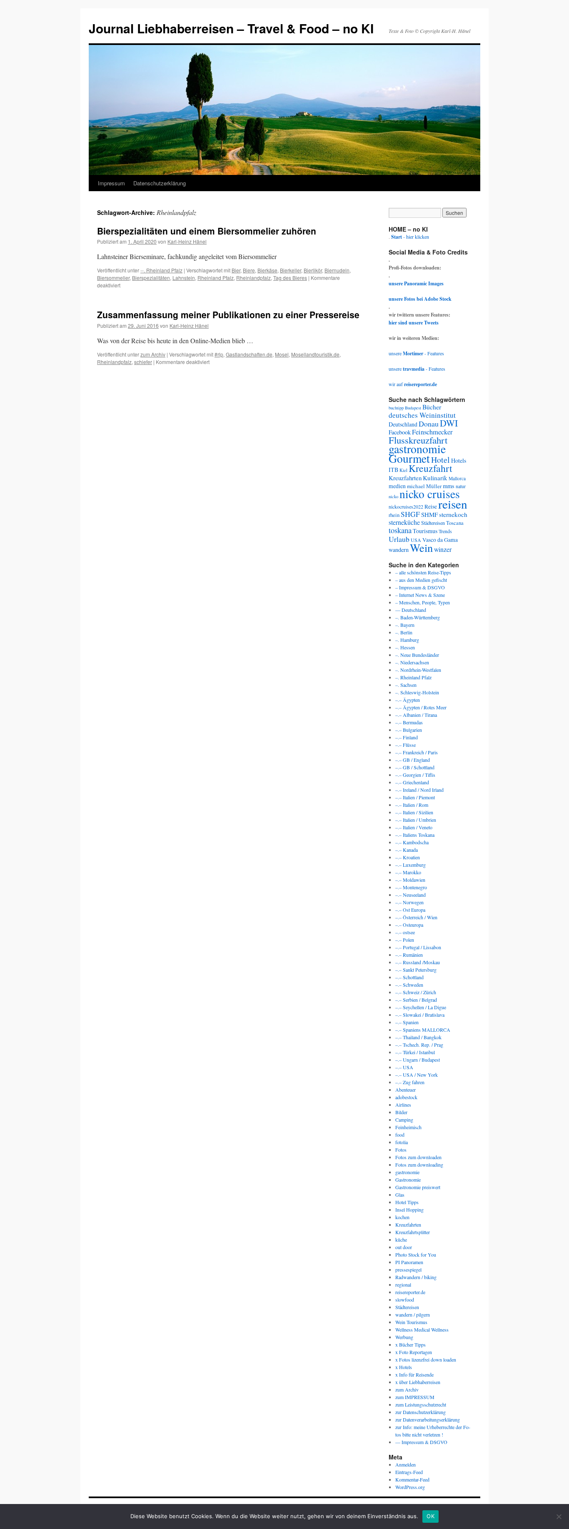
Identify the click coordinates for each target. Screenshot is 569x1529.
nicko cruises (429, 493)
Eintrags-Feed (409, 1472)
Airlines (403, 1104)
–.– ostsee (405, 932)
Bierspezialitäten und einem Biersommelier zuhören (206, 230)
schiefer (143, 361)
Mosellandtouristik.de (315, 354)
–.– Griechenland (412, 782)
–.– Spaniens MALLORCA (422, 1029)
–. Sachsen (406, 684)
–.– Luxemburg (410, 864)
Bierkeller (290, 270)
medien (397, 486)
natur (461, 486)
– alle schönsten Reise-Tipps (423, 572)
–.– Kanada (406, 849)
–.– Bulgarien (408, 729)
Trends (445, 531)
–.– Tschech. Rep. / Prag (419, 1044)
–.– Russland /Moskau (417, 962)
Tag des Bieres (290, 277)
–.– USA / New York (416, 1074)
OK (430, 1516)
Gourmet (409, 458)
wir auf (413, 384)
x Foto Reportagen (413, 1352)
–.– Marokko (408, 872)
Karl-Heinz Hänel (187, 241)
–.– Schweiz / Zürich (415, 992)
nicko (393, 496)
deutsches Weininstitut (422, 415)
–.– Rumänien (409, 954)
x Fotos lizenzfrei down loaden (425, 1359)
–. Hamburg (407, 639)
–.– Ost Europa (410, 909)
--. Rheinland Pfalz (161, 270)
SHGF (410, 514)
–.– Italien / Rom (411, 804)
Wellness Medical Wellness (422, 1329)
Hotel (440, 459)
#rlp (219, 354)
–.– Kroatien (407, 857)
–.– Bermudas (409, 722)
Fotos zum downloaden (418, 1157)
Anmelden (405, 1464)
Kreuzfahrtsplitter (412, 1232)
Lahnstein (183, 277)
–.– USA (404, 1067)
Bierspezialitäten (151, 277)
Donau (429, 424)
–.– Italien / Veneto (413, 827)
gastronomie (417, 448)
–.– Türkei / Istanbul (415, 1052)
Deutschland (403, 424)
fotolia (401, 1142)
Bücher (431, 406)
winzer (443, 549)
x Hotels (403, 1367)
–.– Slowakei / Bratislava (419, 1014)
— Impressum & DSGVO (421, 1442)
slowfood (404, 1299)
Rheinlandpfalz (253, 277)
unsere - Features (416, 353)
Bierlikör (313, 270)
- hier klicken (410, 236)
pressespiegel (408, 1269)
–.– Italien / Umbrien (415, 819)
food (399, 1134)
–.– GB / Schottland (414, 767)
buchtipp (396, 408)
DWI (449, 423)
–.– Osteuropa (409, 924)
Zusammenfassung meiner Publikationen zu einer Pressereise (228, 314)
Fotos (401, 1149)
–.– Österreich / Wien (416, 917)
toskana (400, 530)
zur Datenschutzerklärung (420, 1412)
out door (403, 1247)
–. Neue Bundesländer (417, 654)
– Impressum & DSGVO (420, 587)
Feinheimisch (408, 1127)
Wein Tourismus (411, 1322)
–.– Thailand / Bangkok (418, 1037)
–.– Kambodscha (412, 842)
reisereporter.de (410, 1292)
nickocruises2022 (406, 506)
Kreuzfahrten (405, 478)
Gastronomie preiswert (417, 1187)
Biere (249, 270)
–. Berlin (403, 632)
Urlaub (399, 539)
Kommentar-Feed (412, 1479)
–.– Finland (406, 737)
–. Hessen (405, 647)
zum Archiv (152, 354)
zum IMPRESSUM (414, 1397)
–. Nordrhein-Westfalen (418, 669)
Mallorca (457, 478)
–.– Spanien (407, 1022)
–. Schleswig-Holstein (417, 692)
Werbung (404, 1337)
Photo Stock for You (415, 1254)
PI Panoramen (409, 1262)
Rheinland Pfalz (215, 277)
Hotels (458, 460)
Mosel (282, 354)
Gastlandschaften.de (249, 354)
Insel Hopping (409, 1209)
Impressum (111, 183)
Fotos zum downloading (419, 1164)
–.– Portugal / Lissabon (418, 947)
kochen (402, 1217)
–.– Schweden (409, 984)
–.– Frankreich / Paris (416, 752)
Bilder (401, 1112)
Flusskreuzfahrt (418, 440)
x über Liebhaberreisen (417, 1382)
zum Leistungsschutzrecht (420, 1404)
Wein (421, 547)
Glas (399, 1194)
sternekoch (453, 514)
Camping (404, 1119)
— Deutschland (410, 609)
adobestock (406, 1097)
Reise (430, 506)
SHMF (429, 514)
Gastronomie (408, 1179)
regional (403, 1284)
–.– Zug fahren (409, 1082)
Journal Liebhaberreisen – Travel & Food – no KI (231, 28)
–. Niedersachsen (412, 662)
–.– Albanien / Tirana (416, 714)
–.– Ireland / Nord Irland (419, 789)
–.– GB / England (412, 759)
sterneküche (404, 522)
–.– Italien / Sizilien (414, 812)
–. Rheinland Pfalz (413, 677)
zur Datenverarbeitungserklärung (427, 1419)
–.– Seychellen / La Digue (420, 1007)
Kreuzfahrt (430, 468)
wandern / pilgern (412, 1314)
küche (401, 1239)
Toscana (455, 522)
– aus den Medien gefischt (421, 579)
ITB (393, 470)
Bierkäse (267, 270)
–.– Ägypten (407, 699)
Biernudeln (336, 270)
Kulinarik (435, 478)
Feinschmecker (432, 432)
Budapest (413, 408)
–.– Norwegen (409, 902)
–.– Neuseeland (410, 894)
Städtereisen (433, 522)
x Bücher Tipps (410, 1344)
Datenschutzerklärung (159, 183)
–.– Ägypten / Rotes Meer (421, 707)
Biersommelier (113, 277)
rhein (394, 515)
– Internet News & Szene (420, 594)
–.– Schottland (409, 977)
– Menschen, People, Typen (422, 602)
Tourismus (425, 531)
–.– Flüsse (405, 744)
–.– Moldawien (410, 879)
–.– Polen (404, 939)
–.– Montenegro (411, 887)
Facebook (400, 432)
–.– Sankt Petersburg (416, 969)
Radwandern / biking (416, 1277)
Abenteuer (405, 1089)
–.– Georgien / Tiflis (415, 774)
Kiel (403, 470)
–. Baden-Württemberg (417, 617)
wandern (399, 550)
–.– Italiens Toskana (414, 834)
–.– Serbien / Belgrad (416, 999)
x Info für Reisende (414, 1374)
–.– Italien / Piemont (415, 797)
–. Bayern (404, 624)
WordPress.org (410, 1487)
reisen (452, 504)
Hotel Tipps (407, 1202)
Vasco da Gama (440, 540)
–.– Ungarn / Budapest (417, 1059)
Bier (236, 270)
